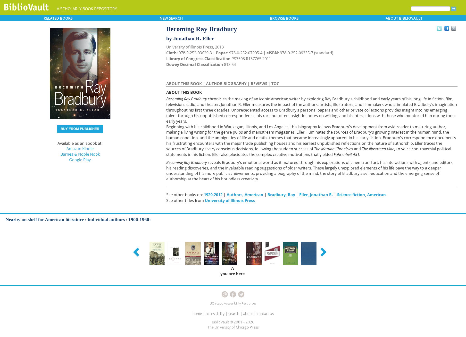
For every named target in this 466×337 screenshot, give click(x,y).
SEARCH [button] (171, 18)
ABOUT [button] (404, 18)
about (248, 313)
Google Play (80, 159)
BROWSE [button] (284, 18)
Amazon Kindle (80, 148)
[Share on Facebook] (448, 29)
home (197, 313)
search (233, 313)
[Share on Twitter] (439, 28)
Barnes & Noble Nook (80, 154)
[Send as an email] (454, 29)
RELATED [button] (58, 18)
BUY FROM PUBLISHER (80, 129)
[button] (137, 252)
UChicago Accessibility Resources (233, 303)
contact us (265, 313)
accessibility (215, 313)
